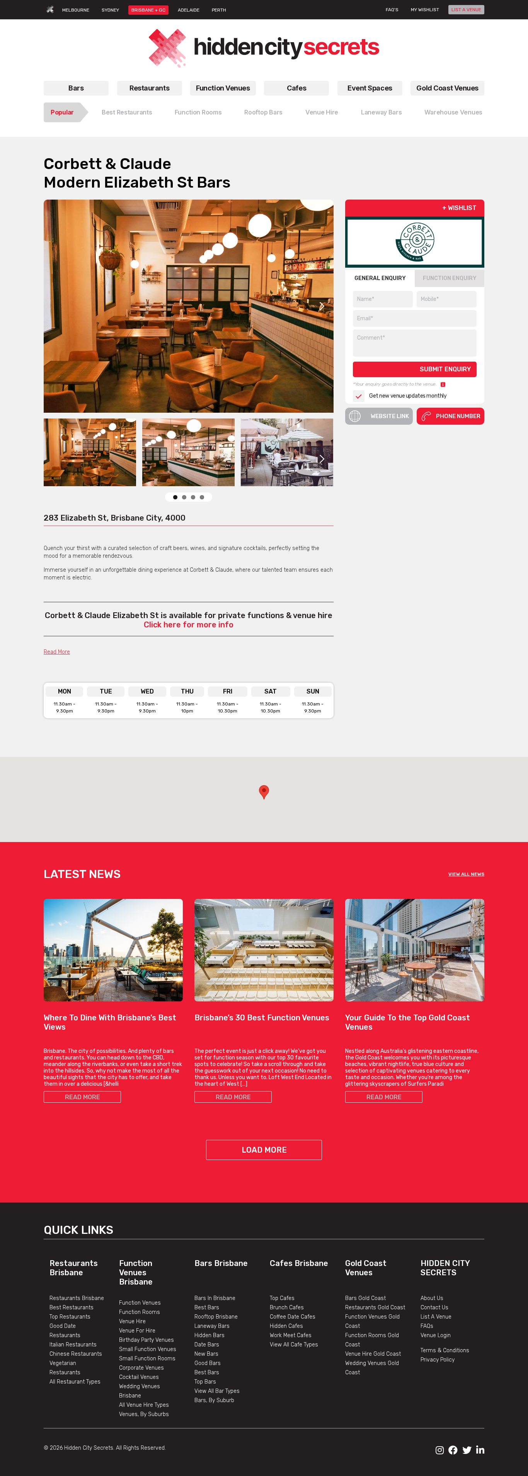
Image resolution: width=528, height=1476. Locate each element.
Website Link (390, 416)
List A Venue (436, 1317)
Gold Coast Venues (447, 88)
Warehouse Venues (453, 112)
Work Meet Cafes (291, 1335)
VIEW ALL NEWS (466, 874)
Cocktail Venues (139, 1377)
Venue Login (436, 1335)
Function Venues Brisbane (136, 1272)
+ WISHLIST (459, 208)
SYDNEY (110, 10)
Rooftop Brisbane (216, 1317)
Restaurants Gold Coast (375, 1307)
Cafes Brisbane (299, 1263)
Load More (264, 1150)
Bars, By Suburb (214, 1400)
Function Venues (223, 88)
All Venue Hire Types (144, 1405)
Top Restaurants (69, 1317)
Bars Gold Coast (365, 1298)
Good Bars (207, 1363)
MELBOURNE (75, 10)
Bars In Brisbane (214, 1298)
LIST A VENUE (466, 9)
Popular (62, 112)
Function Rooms (198, 112)
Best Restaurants (127, 112)
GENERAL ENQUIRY (380, 278)
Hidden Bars (209, 1335)
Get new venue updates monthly (407, 396)
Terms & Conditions (445, 1350)
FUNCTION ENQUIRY (450, 278)
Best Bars (206, 1307)
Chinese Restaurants (75, 1354)
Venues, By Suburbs (144, 1414)
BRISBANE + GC (148, 10)
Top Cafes (282, 1298)
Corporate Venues (141, 1368)
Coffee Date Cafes (292, 1317)
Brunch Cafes (287, 1307)
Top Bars (205, 1382)
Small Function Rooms (147, 1358)
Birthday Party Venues (146, 1340)
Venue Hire (321, 112)
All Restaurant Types (74, 1382)
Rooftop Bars (263, 112)
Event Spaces (369, 88)
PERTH (219, 10)
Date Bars (206, 1344)
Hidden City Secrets (445, 1268)
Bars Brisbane (221, 1263)
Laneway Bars (381, 112)
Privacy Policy (438, 1359)
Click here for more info (188, 624)
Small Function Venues (147, 1349)
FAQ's (392, 9)
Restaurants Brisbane (73, 1268)
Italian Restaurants (73, 1344)
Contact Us (434, 1307)
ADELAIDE (188, 10)
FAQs (427, 1326)
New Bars (206, 1354)
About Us (432, 1298)
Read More (57, 652)
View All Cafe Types (294, 1344)
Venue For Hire (137, 1330)
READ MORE (82, 1097)
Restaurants (149, 88)
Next (322, 306)
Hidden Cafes (286, 1326)
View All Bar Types (217, 1391)
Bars (75, 88)
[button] (264, 792)
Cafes (296, 88)
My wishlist (425, 9)
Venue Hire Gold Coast (373, 1354)
